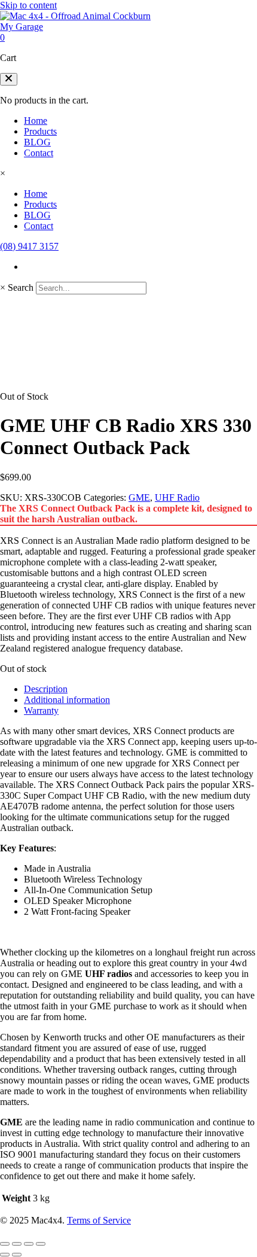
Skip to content (28, 5)
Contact (38, 153)
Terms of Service (99, 1220)
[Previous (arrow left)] (5, 1254)
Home (35, 120)
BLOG (37, 142)
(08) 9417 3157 (29, 246)
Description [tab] (46, 689)
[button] (8, 79)
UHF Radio (177, 497)
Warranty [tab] (41, 710)
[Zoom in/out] (5, 1244)
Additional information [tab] (67, 700)
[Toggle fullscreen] (17, 1244)
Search (20, 287)
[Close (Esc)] (40, 1244)
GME (139, 497)
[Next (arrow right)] (17, 1254)
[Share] (28, 1244)
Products (40, 131)
